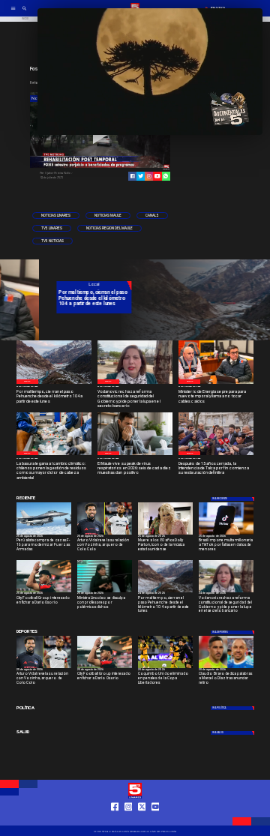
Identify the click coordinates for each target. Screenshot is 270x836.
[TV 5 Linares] (24, 12)
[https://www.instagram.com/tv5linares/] (149, 175)
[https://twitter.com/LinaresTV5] (142, 819)
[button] (56, 215)
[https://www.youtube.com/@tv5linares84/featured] (157, 175)
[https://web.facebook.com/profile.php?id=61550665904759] (115, 819)
